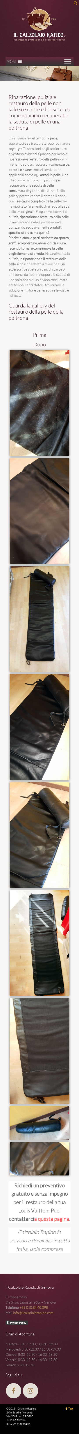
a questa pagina (51, 1218)
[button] (11, 61)
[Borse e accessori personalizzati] (39, 73)
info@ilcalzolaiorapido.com (33, 1313)
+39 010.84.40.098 (34, 1307)
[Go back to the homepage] (39, 24)
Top (70, 1408)
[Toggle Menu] (67, 61)
